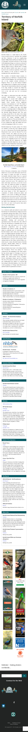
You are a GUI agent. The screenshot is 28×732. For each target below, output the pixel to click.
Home (3, 12)
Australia (22, 12)
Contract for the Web (14, 681)
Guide (4, 444)
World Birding (9, 12)
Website (21, 52)
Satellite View (6, 410)
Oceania (17, 12)
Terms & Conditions (14, 724)
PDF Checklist (6, 318)
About (9, 722)
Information (6, 368)
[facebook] (14, 702)
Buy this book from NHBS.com (10, 358)
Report (4, 505)
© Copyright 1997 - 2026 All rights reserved (13, 727)
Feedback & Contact (16, 722)
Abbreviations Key (7, 404)
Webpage (5, 408)
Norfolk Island (5, 14)
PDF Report (5, 481)
